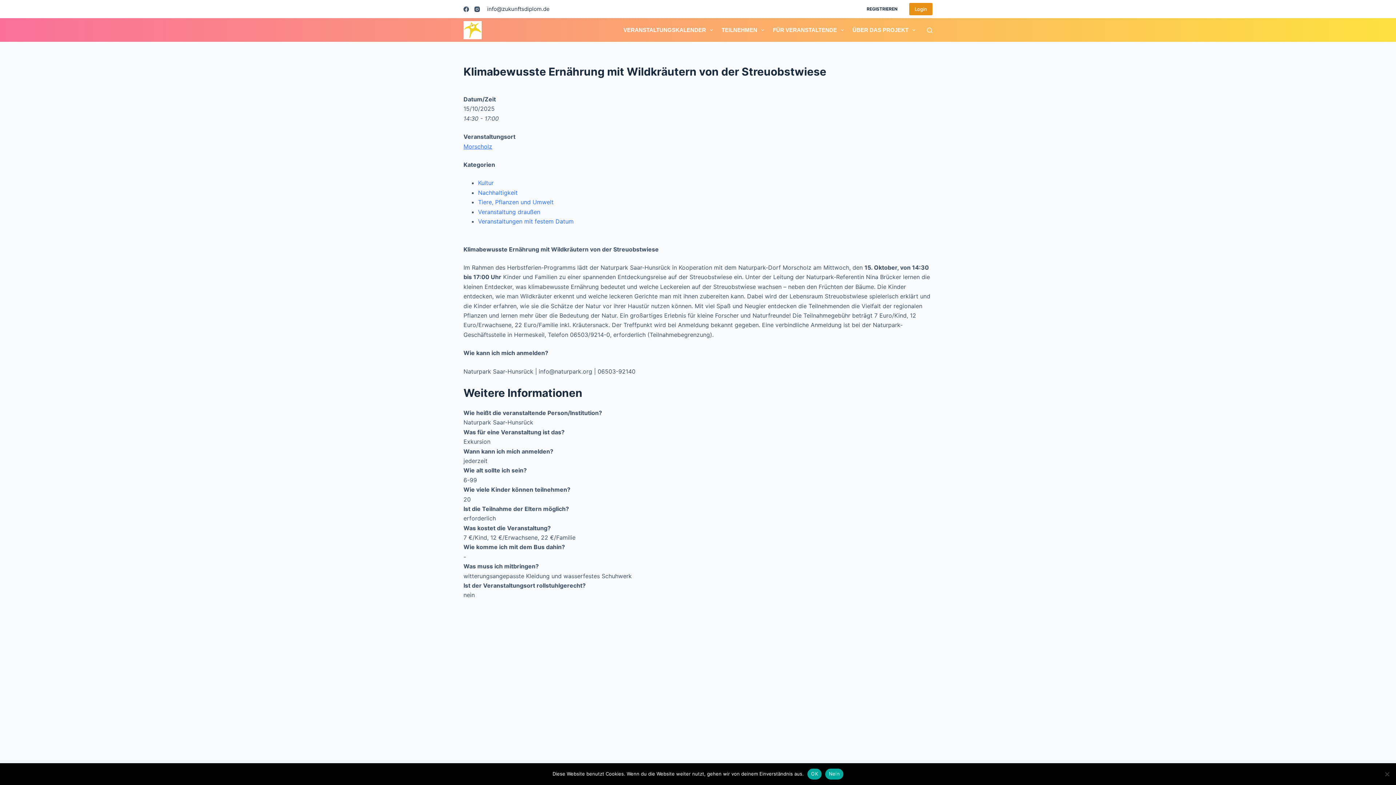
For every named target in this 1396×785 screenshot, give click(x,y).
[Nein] (1387, 774)
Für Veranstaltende (805, 30)
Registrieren (882, 9)
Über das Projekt (880, 30)
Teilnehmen (739, 30)
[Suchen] (929, 30)
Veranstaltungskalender (664, 30)
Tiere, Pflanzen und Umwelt (516, 202)
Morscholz (478, 146)
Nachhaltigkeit (498, 192)
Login (921, 9)
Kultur (486, 182)
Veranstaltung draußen (509, 212)
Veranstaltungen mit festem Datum (526, 221)
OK (814, 774)
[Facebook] (466, 9)
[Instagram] (477, 9)
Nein (834, 774)
